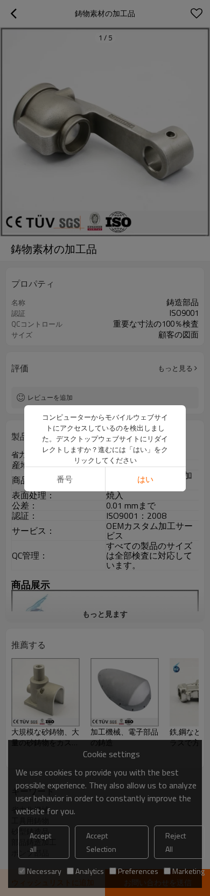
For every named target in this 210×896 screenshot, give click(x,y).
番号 (65, 479)
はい (145, 479)
